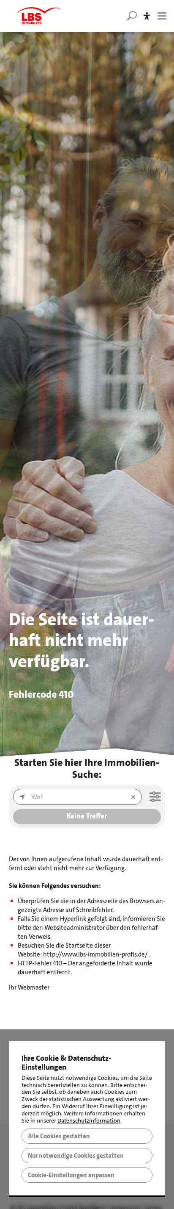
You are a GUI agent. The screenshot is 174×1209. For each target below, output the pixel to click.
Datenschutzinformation (88, 1121)
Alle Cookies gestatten (59, 1136)
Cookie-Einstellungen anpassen (71, 1175)
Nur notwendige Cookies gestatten (76, 1155)
